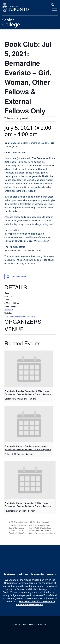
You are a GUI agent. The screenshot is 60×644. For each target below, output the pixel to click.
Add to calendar (19, 276)
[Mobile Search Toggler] (53, 4)
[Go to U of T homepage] (30, 7)
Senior (11, 22)
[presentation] (29, 369)
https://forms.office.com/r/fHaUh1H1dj (22, 250)
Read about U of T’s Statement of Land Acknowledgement (35, 603)
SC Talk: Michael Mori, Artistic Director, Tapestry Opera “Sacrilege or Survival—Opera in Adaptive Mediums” (18, 527)
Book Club (8, 309)
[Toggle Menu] (54, 10)
